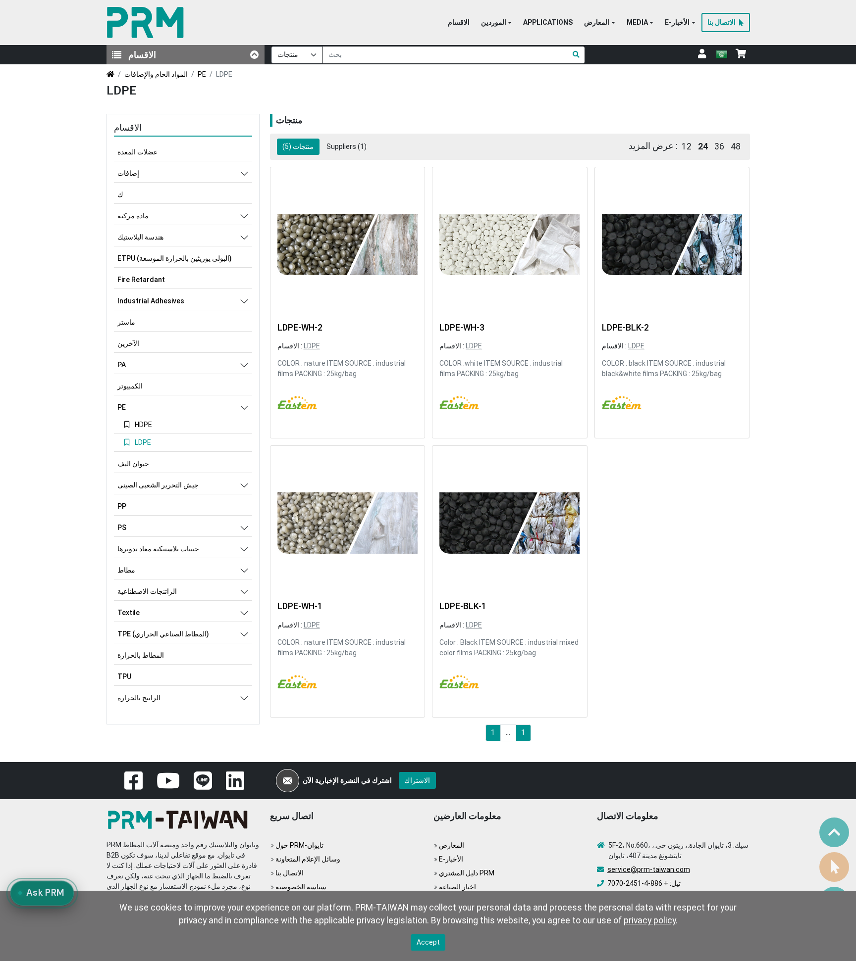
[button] (496, 22)
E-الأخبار (451, 859)
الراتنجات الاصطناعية (147, 591)
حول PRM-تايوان (299, 845)
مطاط (126, 570)
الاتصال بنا (289, 873)
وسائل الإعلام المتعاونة (307, 859)
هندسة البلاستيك (140, 237)
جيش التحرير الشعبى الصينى (158, 485)
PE (202, 74)
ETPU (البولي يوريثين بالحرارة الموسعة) (174, 258)
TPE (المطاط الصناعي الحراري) (163, 634)
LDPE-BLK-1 (462, 606)
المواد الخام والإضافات (156, 74)
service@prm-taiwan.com (648, 869)
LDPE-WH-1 (299, 606)
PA (121, 365)
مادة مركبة (133, 216)
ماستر (126, 322)
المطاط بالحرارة (140, 655)
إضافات (128, 173)
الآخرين (128, 343)
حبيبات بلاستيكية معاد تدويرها (158, 549)
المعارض (451, 845)
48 (736, 146)
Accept (428, 942)
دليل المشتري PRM (466, 873)
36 (719, 146)
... (508, 732)
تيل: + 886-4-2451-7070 (644, 883)
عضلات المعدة (137, 152)
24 (703, 146)
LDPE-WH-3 (461, 328)
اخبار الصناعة (457, 887)
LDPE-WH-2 (299, 328)
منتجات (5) (298, 146)
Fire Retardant (141, 280)
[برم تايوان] (147, 22)
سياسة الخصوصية (300, 887)
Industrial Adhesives (150, 301)
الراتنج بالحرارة (138, 698)
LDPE (312, 346)
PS (121, 527)
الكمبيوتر (130, 386)
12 (687, 146)
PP (121, 506)
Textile (128, 613)
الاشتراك (417, 780)
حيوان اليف (133, 464)
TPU (124, 676)
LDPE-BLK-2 (625, 328)
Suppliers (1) (346, 146)
